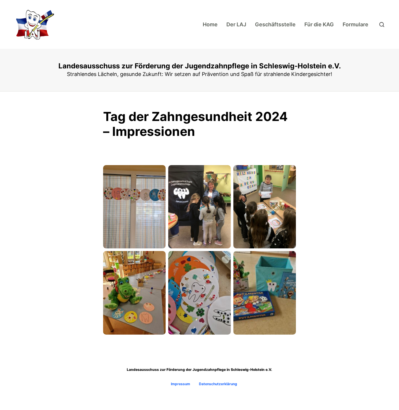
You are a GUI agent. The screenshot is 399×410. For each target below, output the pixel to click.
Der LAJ (236, 24)
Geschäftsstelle (275, 24)
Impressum (180, 384)
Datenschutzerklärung (218, 384)
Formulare (355, 24)
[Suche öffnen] (381, 24)
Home (210, 24)
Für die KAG (319, 24)
